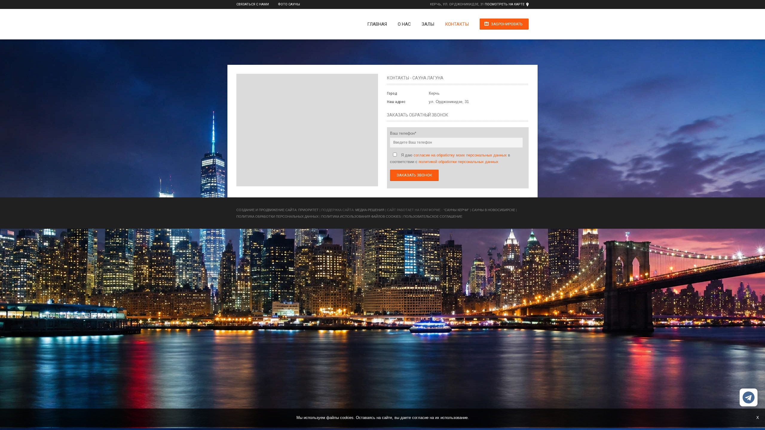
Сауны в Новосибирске (493, 210)
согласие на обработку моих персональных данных (460, 155)
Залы (428, 24)
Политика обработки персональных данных (277, 216)
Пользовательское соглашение (432, 216)
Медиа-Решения (369, 210)
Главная (377, 24)
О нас (404, 24)
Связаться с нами (252, 4)
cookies (347, 417)
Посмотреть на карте (504, 4)
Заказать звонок (414, 175)
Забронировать (507, 24)
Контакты (457, 24)
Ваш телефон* (403, 133)
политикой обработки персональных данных (458, 161)
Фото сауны (289, 4)
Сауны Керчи (456, 210)
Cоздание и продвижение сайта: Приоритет (277, 210)
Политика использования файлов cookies (361, 216)
